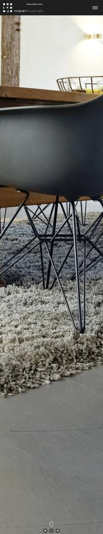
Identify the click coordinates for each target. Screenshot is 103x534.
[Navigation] (95, 7)
